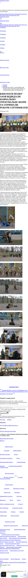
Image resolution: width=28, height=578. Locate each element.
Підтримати (3, 15)
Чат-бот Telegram (4, 559)
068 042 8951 (3, 438)
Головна (2, 14)
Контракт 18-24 (15, 15)
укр (1, 18)
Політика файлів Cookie (6, 562)
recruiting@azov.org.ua (12, 425)
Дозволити (14, 576)
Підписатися (3, 413)
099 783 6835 (10, 438)
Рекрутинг (11, 14)
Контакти (8, 15)
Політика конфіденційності (19, 562)
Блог (20, 14)
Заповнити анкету (5, 552)
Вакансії (6, 14)
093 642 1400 (3, 431)
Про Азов (24, 14)
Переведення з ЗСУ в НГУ (17, 550)
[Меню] (0, 2)
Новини (17, 14)
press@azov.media (11, 431)
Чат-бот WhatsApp (15, 559)
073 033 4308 (3, 425)
